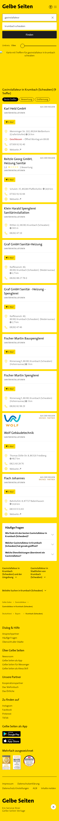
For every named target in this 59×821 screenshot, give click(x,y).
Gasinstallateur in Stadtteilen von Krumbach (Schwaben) (39, 573)
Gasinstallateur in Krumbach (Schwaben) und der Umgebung (12, 573)
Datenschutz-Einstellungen (15, 788)
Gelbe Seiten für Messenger (15, 664)
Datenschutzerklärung (28, 783)
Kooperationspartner (12, 683)
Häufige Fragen (9, 637)
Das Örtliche (8, 691)
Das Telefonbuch (10, 687)
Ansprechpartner (10, 633)
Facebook (7, 709)
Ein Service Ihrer (13, 809)
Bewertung (26, 99)
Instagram (7, 705)
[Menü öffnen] (55, 6)
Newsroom (7, 656)
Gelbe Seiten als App (12, 660)
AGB (35, 788)
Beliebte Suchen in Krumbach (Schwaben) (22, 590)
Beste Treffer (10, 99)
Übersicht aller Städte (12, 641)
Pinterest (6, 713)
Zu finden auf (10, 700)
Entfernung (42, 99)
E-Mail (11, 122)
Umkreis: (9, 45)
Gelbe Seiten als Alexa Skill (15, 668)
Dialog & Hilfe (11, 628)
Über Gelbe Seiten (13, 650)
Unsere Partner (11, 677)
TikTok (5, 717)
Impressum (7, 783)
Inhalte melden (48, 788)
